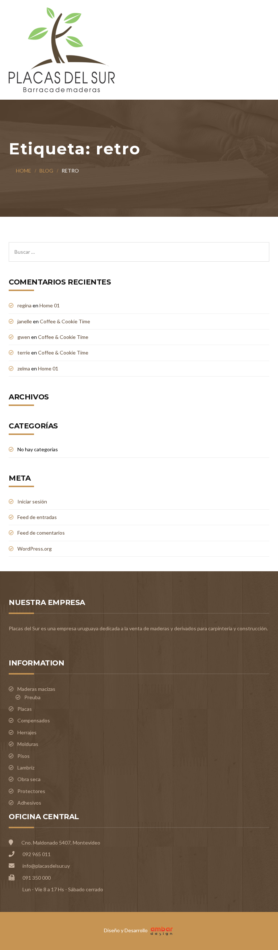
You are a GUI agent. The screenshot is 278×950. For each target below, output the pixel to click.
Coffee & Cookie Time (65, 321)
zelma (23, 368)
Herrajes (27, 732)
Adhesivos (29, 803)
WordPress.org (34, 548)
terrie (23, 352)
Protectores (31, 791)
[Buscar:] (139, 246)
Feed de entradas (37, 517)
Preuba (32, 697)
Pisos (23, 756)
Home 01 (49, 305)
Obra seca (29, 779)
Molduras (27, 744)
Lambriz (25, 767)
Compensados (33, 720)
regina (24, 305)
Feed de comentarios (41, 533)
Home (23, 170)
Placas (24, 709)
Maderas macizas (36, 689)
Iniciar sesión (32, 501)
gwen (23, 337)
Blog (46, 170)
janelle (24, 321)
